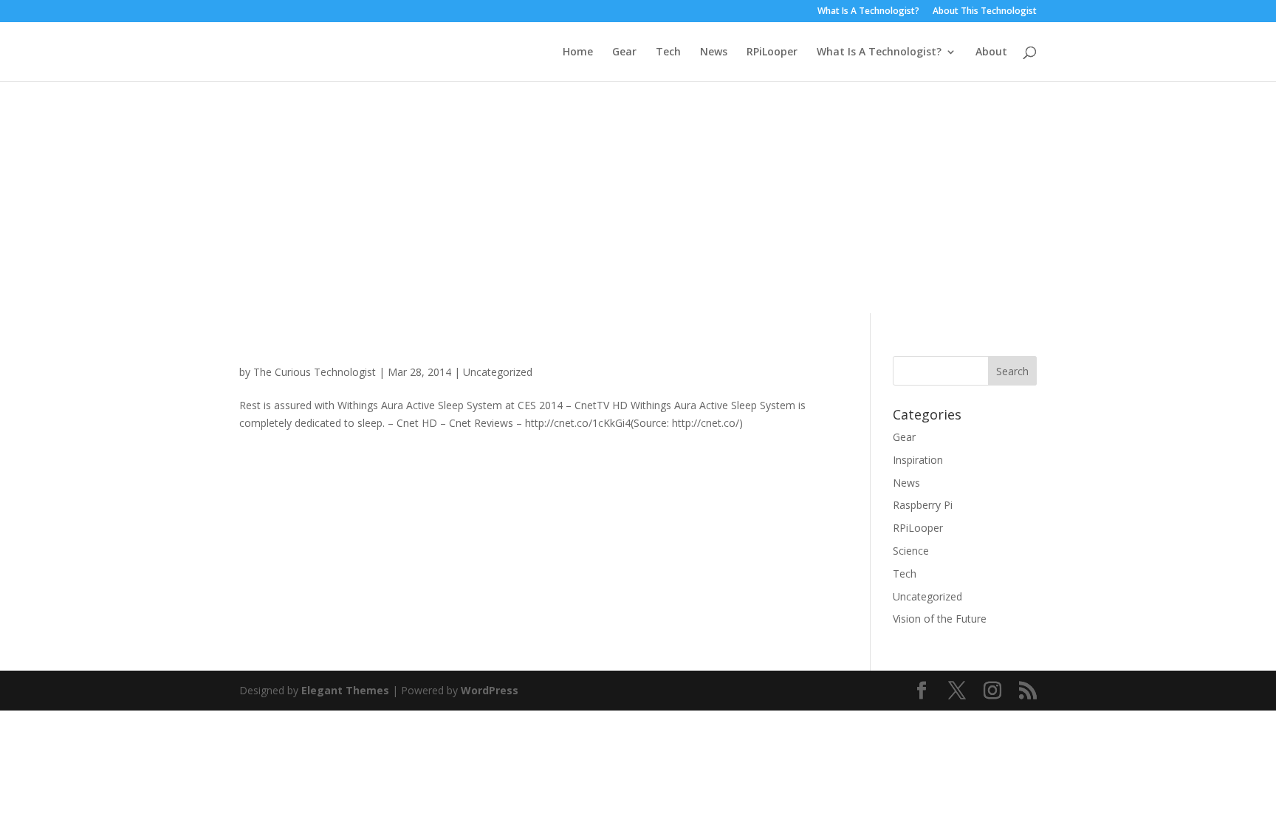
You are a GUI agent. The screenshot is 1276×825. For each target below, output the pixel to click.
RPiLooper (772, 52)
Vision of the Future (940, 619)
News (713, 52)
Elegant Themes (345, 690)
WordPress (489, 690)
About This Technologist (985, 12)
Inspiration (918, 460)
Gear (624, 52)
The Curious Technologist (314, 372)
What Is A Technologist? (868, 12)
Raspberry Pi (923, 505)
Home (578, 52)
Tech (668, 52)
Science (911, 551)
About (991, 52)
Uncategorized (497, 372)
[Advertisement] (638, 192)
